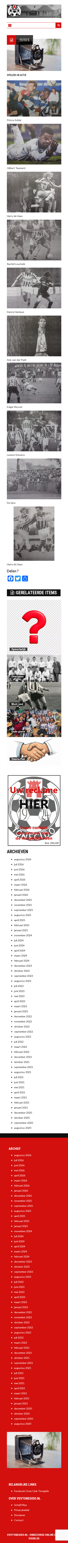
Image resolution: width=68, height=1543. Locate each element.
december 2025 (23, 899)
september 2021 (23, 1067)
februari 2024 (21, 960)
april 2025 (19, 920)
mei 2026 (19, 874)
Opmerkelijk (18, 649)
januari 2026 (21, 894)
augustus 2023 (22, 980)
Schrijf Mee (20, 1504)
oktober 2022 (22, 1026)
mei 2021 (19, 1087)
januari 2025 (21, 930)
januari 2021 (21, 1107)
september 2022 (23, 1031)
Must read (17, 704)
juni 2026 (19, 869)
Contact (19, 1520)
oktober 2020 (22, 1117)
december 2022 (23, 1016)
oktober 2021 (22, 1061)
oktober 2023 (22, 970)
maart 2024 (20, 955)
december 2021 (23, 1056)
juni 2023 (19, 991)
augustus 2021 (22, 1072)
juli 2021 (19, 1077)
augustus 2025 (22, 915)
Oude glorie (18, 731)
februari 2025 (21, 925)
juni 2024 (19, 945)
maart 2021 (20, 1097)
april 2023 (19, 1001)
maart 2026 (20, 884)
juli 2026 (19, 864)
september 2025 (23, 909)
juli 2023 (19, 985)
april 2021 (19, 1092)
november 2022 (23, 1021)
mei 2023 (19, 996)
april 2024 (19, 950)
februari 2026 (21, 889)
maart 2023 (20, 1006)
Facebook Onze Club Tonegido (31, 1491)
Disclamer (19, 1515)
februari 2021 (21, 1102)
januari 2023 (21, 1011)
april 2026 (19, 879)
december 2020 (23, 1112)
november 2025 (23, 904)
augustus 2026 (22, 859)
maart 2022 (20, 1046)
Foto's (24, 40)
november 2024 (23, 935)
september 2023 (23, 975)
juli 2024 (19, 940)
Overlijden (17, 676)
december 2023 (23, 965)
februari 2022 (21, 1051)
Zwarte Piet (18, 759)
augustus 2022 (22, 1036)
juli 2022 (19, 1041)
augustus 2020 (22, 1127)
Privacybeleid (21, 1510)
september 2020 (23, 1122)
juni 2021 (19, 1082)
